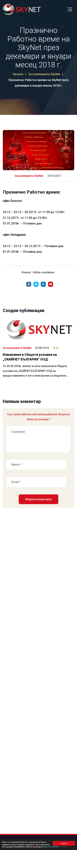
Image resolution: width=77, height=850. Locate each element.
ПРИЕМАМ (64, 843)
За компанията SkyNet (28, 175)
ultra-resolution (44, 272)
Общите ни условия (51, 847)
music (27, 272)
